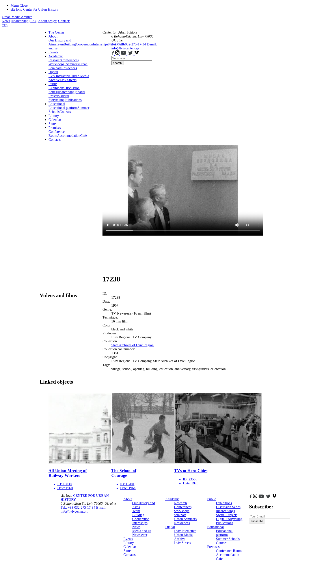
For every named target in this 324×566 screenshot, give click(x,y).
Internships (139, 523)
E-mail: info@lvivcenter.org (134, 46)
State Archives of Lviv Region (132, 345)
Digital (53, 72)
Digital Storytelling (58, 98)
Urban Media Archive (17, 17)
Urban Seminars (185, 519)
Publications (73, 100)
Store (52, 124)
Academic (55, 56)
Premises (54, 127)
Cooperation (84, 44)
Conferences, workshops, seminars (183, 511)
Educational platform (63, 108)
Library (53, 116)
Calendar (54, 120)
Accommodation (68, 135)
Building (70, 44)
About (52, 36)
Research (54, 60)
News (6, 21)
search (117, 63)
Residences (69, 68)
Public (52, 84)
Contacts (64, 21)
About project (47, 21)
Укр (4, 25)
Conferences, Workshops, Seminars (64, 62)
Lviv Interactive (59, 76)
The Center (56, 32)
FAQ (33, 21)
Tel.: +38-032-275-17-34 (128, 44)
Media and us (141, 531)
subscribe (257, 521)
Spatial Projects (226, 515)
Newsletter (139, 535)
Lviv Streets (68, 80)
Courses (65, 112)
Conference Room (56, 133)
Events (53, 52)
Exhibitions (56, 88)
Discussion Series (228, 507)
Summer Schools (228, 539)
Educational (56, 104)
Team (60, 44)
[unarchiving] (20, 21)
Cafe (83, 135)
